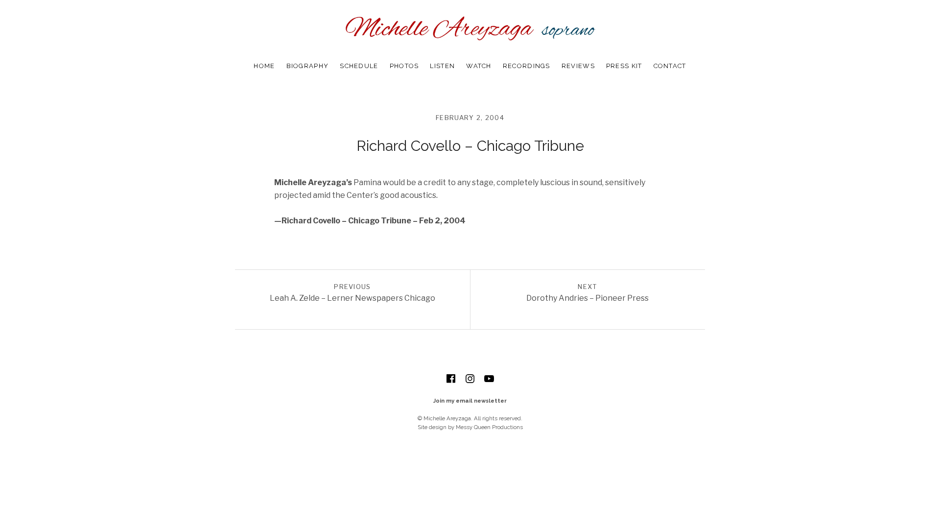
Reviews (578, 66)
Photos (404, 66)
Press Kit (624, 66)
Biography (307, 66)
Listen (442, 66)
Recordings (526, 66)
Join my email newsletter (470, 400)
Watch (479, 66)
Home (264, 66)
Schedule (359, 66)
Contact (670, 66)
